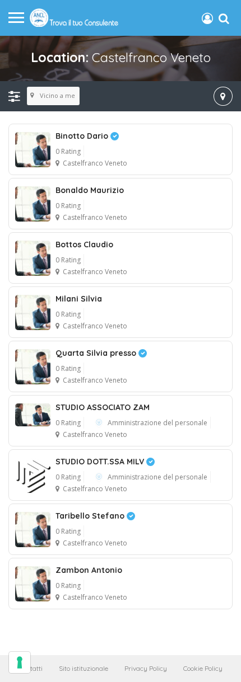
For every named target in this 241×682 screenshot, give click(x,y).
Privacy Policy (145, 668)
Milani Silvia (78, 299)
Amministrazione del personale (157, 422)
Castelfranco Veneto (95, 163)
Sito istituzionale (83, 668)
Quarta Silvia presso (96, 353)
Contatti (31, 668)
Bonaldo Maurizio (89, 190)
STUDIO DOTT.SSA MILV (100, 462)
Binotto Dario (82, 136)
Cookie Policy (203, 668)
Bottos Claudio (84, 244)
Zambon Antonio (88, 570)
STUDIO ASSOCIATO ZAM (102, 407)
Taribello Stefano (91, 516)
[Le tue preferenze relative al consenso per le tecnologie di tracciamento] (19, 662)
